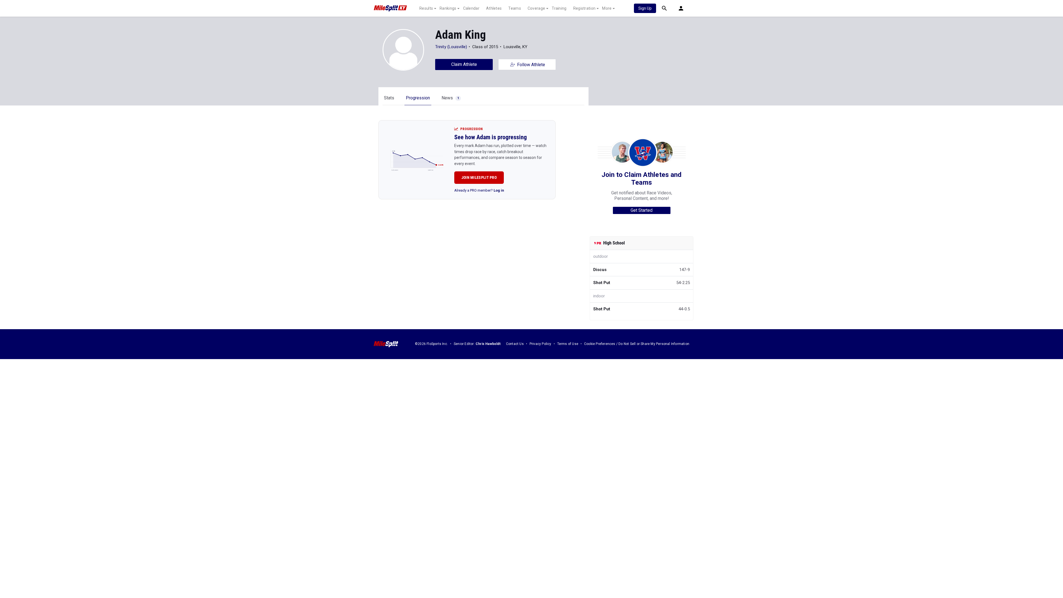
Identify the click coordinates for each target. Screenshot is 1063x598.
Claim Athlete (464, 64)
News (450, 97)
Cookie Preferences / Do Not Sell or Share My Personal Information (636, 344)
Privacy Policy (540, 344)
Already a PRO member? (479, 190)
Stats (389, 97)
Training (559, 8)
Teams (514, 8)
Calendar (471, 8)
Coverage (536, 8)
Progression (418, 97)
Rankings (448, 8)
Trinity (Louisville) (451, 46)
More (607, 8)
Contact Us (515, 344)
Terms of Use (567, 344)
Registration (584, 8)
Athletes (494, 8)
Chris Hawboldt (488, 344)
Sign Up (645, 8)
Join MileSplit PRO (479, 177)
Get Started (641, 210)
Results (426, 8)
